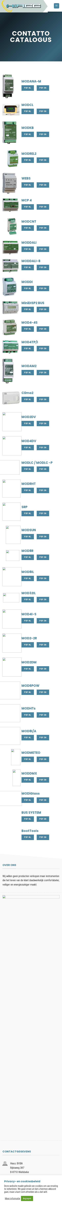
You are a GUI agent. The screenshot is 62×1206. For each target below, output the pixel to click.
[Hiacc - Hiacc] (24, 6)
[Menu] (56, 6)
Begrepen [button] (27, 1198)
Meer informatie (12, 1198)
